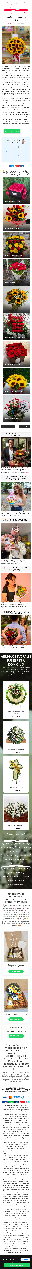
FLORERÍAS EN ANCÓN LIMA (12, 201)
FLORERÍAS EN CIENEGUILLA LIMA (14, 392)
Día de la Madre (8, 847)
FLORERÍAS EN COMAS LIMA (13, 419)
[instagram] (15, 1262)
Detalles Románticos (16, 864)
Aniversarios (23, 860)
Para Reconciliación (16, 880)
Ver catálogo (16, 716)
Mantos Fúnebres (24, 868)
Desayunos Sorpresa (21, 12)
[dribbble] (7, 1259)
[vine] (10, 1259)
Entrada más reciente (8, 427)
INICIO (11, 23)
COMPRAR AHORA (13, 131)
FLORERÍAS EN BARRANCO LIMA (14, 256)
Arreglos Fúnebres (10, 8)
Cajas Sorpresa (25, 855)
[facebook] (3, 1259)
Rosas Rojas (7, 12)
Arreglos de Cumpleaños (16, 4)
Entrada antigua (24, 427)
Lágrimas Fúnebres (8, 868)
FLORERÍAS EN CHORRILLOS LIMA (14, 364)
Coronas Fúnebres (10, 860)
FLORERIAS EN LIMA (20, 23)
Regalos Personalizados (16, 851)
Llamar (26, 1259)
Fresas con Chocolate (9, 855)
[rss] (17, 1259)
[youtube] (12, 1262)
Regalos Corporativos (16, 872)
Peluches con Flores (23, 847)
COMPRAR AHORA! (16, 971)
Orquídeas (25, 876)
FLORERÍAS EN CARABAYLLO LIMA (14, 310)
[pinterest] (19, 1262)
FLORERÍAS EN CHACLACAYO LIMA (15, 337)
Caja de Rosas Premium (10, 876)
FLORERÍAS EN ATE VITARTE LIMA (14, 228)
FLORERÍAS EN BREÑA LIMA (12, 283)
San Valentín (23, 8)
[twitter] (14, 1259)
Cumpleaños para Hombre (16, 885)
